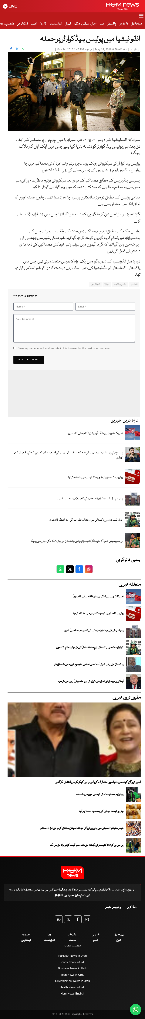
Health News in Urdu (72, 987)
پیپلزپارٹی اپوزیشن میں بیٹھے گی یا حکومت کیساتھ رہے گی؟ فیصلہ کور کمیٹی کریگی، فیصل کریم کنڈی (68, 455)
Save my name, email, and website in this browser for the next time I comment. (65, 348)
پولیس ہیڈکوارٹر (120, 284)
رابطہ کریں (132, 907)
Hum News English (72, 993)
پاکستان (111, 23)
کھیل (68, 23)
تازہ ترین (123, 23)
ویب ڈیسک (135, 50)
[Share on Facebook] (11, 49)
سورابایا (106, 284)
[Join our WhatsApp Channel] (135, 1009)
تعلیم (33, 23)
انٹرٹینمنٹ (56, 23)
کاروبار (43, 23)
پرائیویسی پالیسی (113, 907)
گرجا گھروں (95, 284)
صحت (72, 940)
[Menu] (141, 17)
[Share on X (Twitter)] (17, 49)
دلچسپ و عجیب (73, 946)
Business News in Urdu (72, 968)
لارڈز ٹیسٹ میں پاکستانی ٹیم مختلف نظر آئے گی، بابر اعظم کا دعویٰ (86, 520)
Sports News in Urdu (72, 962)
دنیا (102, 23)
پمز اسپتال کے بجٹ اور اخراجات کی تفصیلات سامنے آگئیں (90, 498)
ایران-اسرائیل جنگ (84, 23)
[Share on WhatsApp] (23, 49)
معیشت (26, 935)
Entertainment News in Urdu (72, 980)
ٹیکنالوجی (22, 23)
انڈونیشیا (134, 284)
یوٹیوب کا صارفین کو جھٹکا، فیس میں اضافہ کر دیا (95, 477)
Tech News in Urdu (72, 974)
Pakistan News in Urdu (72, 955)
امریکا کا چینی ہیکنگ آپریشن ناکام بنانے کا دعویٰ (95, 433)
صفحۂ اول (136, 23)
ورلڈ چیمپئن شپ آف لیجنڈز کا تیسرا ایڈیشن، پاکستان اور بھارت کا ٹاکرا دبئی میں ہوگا (77, 541)
